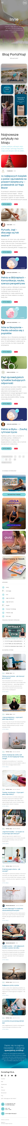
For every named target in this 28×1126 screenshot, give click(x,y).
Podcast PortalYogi (11, 609)
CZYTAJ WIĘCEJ (7, 204)
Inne (14, 224)
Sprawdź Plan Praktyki (14, 494)
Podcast (3, 1090)
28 (15, 459)
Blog (2, 1087)
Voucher (3, 1078)
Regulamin (3, 1122)
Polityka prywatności (5, 1119)
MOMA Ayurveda (11, 372)
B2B (2, 1081)
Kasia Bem (9, 224)
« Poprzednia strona (7, 456)
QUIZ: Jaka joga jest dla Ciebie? (8, 1098)
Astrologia (8, 591)
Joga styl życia (9, 601)
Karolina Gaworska (12, 272)
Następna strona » (6, 462)
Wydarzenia (4, 1084)
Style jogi (8, 616)
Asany (7, 587)
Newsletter (4, 1092)
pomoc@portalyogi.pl (10, 1113)
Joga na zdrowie (10, 598)
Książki (7, 605)
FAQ (2, 1095)
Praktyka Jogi (9, 612)
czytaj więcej (5, 691)
